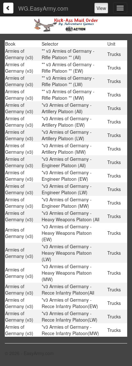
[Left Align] (8, 8)
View (101, 8)
